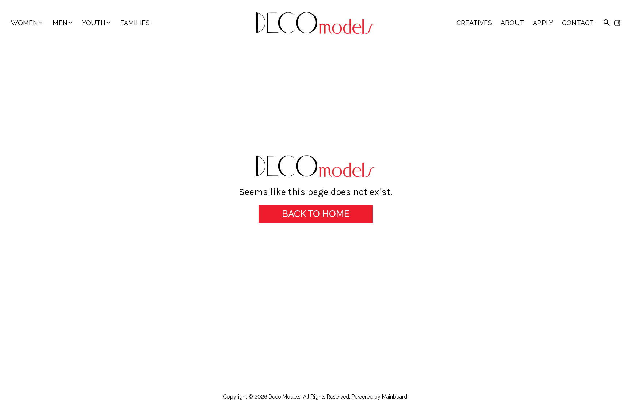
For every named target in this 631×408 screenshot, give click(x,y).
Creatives (474, 23)
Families (135, 23)
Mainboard (394, 397)
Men (63, 23)
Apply (543, 23)
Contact (578, 23)
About (512, 23)
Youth (96, 23)
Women (27, 23)
